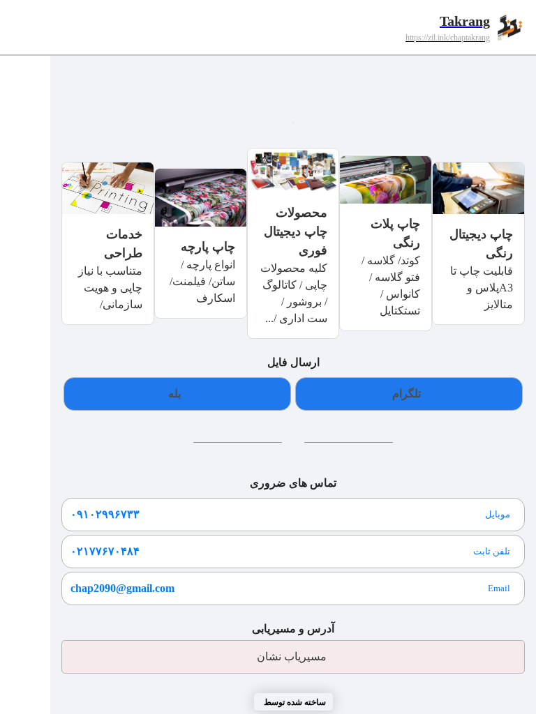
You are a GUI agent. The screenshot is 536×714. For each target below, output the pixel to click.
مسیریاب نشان (292, 656)
